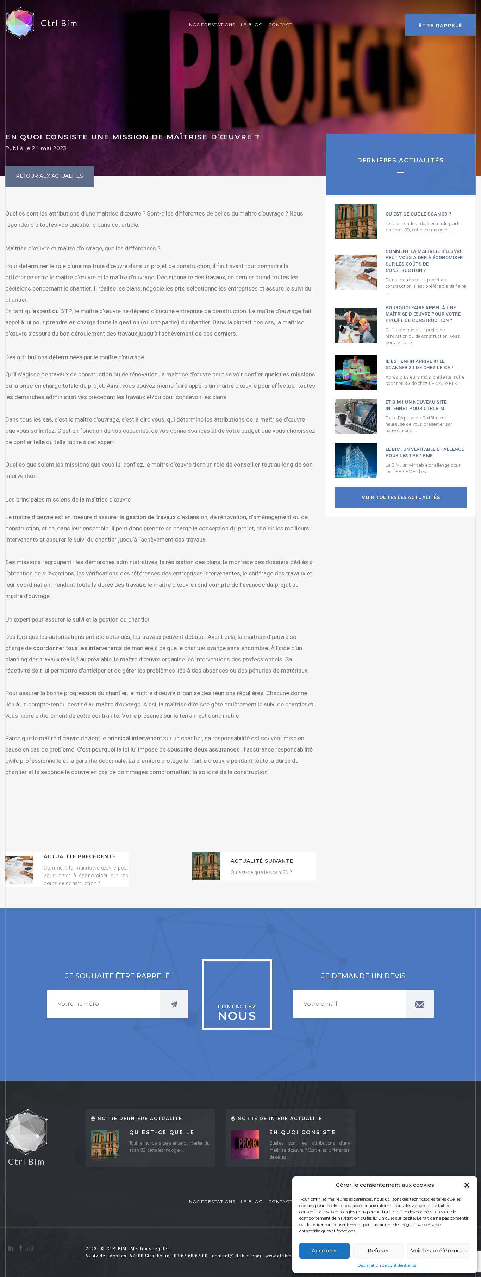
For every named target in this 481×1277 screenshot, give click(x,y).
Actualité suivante (262, 861)
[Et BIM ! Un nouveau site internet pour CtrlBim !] (356, 416)
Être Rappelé (440, 25)
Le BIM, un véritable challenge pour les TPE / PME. (425, 452)
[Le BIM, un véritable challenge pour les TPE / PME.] (356, 460)
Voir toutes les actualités (401, 497)
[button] (466, 1185)
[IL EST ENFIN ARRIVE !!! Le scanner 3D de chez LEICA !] (356, 372)
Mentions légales (150, 1248)
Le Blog (252, 24)
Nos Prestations (212, 24)
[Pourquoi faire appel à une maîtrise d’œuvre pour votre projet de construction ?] (356, 325)
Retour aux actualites (49, 176)
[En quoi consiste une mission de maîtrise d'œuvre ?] (245, 1144)
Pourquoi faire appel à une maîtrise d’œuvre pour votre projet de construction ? (423, 314)
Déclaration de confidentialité (386, 1265)
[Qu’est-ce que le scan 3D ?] (356, 221)
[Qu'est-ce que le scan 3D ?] (206, 866)
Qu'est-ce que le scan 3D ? (162, 1132)
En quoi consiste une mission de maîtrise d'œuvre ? (306, 1132)
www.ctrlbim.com (285, 1255)
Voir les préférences (439, 1250)
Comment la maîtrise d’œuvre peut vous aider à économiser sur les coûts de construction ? (424, 261)
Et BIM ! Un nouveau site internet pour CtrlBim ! (416, 405)
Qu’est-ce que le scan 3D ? (418, 214)
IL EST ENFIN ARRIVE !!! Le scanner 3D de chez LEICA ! (420, 364)
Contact (280, 24)
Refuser (378, 1250)
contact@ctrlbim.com (236, 1255)
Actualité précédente (80, 856)
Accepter (324, 1250)
